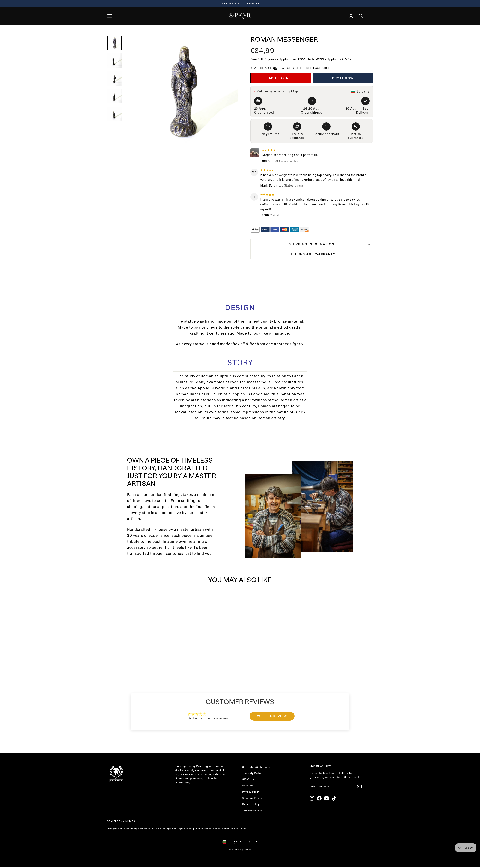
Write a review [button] (272, 716)
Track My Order (251, 773)
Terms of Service (252, 810)
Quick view (138, 651)
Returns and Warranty (312, 254)
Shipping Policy (252, 797)
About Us (248, 785)
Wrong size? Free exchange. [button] (306, 68)
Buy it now (343, 78)
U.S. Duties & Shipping (256, 766)
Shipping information (311, 244)
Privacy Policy (251, 791)
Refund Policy (251, 804)
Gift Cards (248, 779)
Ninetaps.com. (169, 828)
